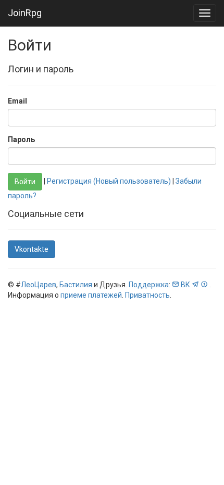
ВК (185, 284)
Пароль (21, 139)
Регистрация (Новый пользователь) (109, 181)
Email (17, 101)
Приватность (147, 295)
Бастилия (75, 284)
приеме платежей (91, 295)
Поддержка (149, 284)
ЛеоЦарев (38, 284)
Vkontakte (31, 249)
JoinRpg (25, 12)
